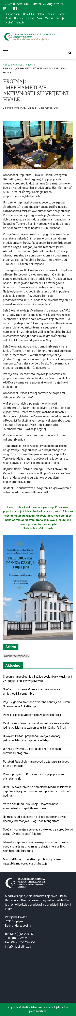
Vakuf (9, 22)
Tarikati (49, 18)
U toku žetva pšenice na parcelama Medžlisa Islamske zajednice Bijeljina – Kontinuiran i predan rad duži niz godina (37, 791)
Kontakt (20, 22)
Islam (41, 14)
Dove (39, 18)
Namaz (62, 14)
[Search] (70, 53)
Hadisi (30, 18)
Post (8, 18)
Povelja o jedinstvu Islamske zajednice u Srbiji (32, 714)
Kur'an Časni (13, 14)
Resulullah (29, 14)
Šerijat (51, 14)
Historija (19, 18)
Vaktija (60, 18)
